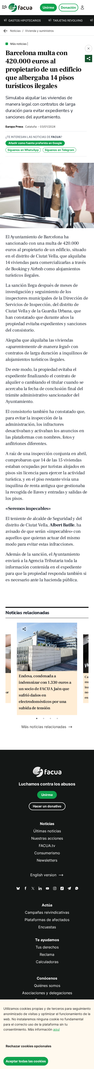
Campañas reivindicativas (47, 912)
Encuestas (47, 927)
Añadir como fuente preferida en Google (35, 143)
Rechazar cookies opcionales (28, 1046)
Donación (68, 7)
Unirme (48, 7)
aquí (56, 1029)
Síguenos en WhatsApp (23, 150)
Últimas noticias (47, 831)
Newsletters (47, 860)
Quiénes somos (47, 985)
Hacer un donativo (47, 806)
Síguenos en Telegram (59, 150)
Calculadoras (47, 962)
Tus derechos (47, 947)
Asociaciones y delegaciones (47, 993)
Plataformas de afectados (47, 920)
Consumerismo (47, 853)
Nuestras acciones (47, 838)
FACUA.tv (47, 846)
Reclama (47, 954)
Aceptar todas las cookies (26, 1061)
